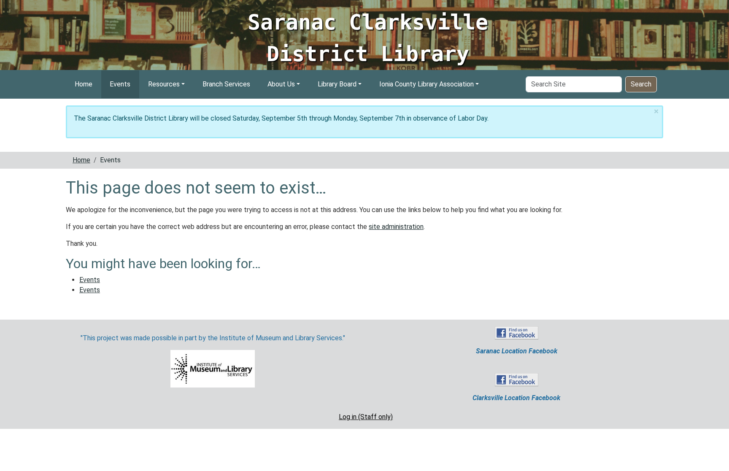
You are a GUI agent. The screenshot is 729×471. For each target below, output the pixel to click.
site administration (396, 227)
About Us (281, 84)
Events (120, 84)
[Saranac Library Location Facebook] (516, 332)
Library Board (337, 84)
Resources (164, 84)
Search (641, 84)
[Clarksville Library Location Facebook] (516, 379)
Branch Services (226, 84)
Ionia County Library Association (426, 84)
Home (83, 84)
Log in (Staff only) (366, 417)
